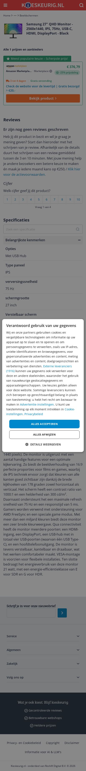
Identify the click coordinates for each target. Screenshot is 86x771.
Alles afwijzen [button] (44, 434)
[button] (43, 444)
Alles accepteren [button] (44, 424)
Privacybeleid (33, 414)
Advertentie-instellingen (37, 404)
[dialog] (43, 385)
